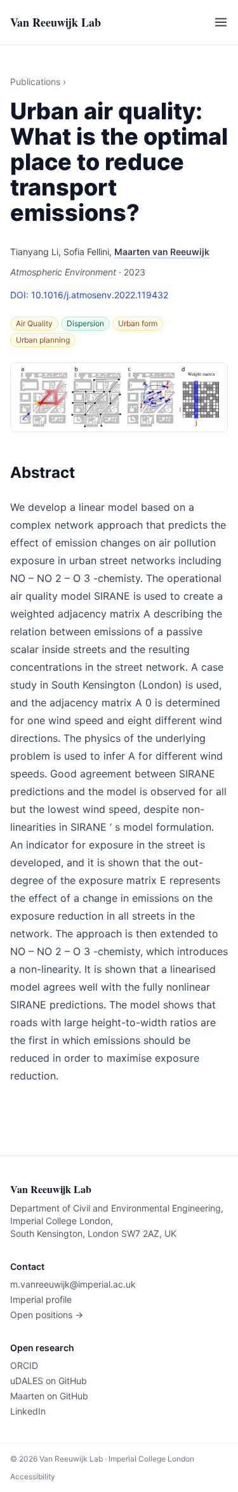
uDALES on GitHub (48, 1380)
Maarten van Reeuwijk (161, 251)
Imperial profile (41, 1299)
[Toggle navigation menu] (221, 22)
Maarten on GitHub (49, 1395)
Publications (35, 81)
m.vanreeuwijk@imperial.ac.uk (73, 1284)
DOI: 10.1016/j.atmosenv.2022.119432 (89, 294)
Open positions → (46, 1314)
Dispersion (85, 323)
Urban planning (43, 340)
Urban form (137, 323)
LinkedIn (28, 1411)
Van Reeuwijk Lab (55, 22)
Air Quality (34, 323)
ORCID (24, 1365)
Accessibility (32, 1476)
